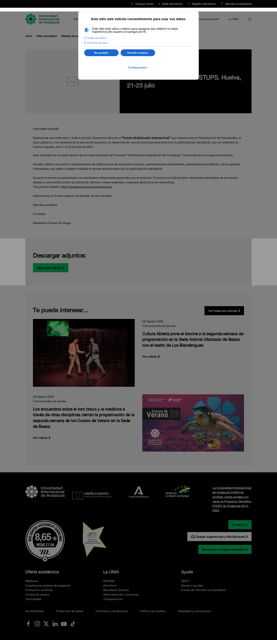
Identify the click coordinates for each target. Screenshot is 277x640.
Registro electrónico (204, 3)
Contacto (238, 524)
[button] (250, 19)
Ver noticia (149, 356)
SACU (185, 581)
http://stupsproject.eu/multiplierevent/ (86, 186)
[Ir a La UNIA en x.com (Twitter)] (46, 623)
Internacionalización (207, 19)
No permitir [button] (101, 52)
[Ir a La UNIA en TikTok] (73, 623)
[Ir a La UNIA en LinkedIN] (55, 623)
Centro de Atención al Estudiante (203, 590)
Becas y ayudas (192, 585)
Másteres (31, 581)
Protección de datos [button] (97, 43)
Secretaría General (116, 590)
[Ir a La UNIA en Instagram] (37, 623)
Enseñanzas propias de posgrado (47, 585)
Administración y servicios (121, 594)
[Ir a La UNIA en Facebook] (28, 623)
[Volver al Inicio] (42, 19)
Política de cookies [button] (96, 38)
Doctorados (33, 599)
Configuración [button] (138, 67)
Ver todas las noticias (222, 310)
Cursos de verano (37, 594)
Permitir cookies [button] (137, 52)
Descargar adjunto (49, 267)
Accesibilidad (34, 611)
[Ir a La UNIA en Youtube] (64, 623)
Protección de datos (69, 611)
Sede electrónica (172, 3)
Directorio (109, 585)
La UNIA (111, 571)
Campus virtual (144, 3)
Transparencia (113, 599)
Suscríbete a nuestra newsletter (223, 549)
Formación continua (39, 590)
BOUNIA (109, 581)
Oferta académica (42, 571)
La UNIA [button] (233, 19)
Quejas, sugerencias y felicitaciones (220, 536)
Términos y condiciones (111, 611)
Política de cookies (152, 611)
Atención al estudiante (238, 3)
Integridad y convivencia (194, 611)
